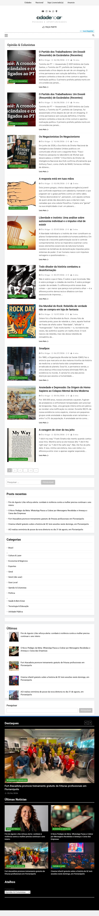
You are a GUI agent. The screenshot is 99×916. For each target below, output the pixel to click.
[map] (56, 11)
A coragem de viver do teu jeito (57, 429)
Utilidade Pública (15, 612)
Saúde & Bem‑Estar (16, 601)
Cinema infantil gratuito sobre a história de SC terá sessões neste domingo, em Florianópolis (48, 524)
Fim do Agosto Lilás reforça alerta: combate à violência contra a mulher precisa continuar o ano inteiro (25, 836)
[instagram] (46, 11)
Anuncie (71, 2)
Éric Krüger (45, 60)
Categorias (9, 889)
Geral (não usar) (15, 577)
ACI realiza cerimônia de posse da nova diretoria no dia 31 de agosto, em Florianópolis (45, 529)
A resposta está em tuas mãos (56, 178)
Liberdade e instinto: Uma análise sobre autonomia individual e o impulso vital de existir (62, 221)
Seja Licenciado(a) (55, 2)
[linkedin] (50, 11)
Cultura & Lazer (14, 555)
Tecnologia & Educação (18, 606)
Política (11, 593)
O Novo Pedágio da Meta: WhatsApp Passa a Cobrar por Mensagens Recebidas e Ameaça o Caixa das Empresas (72, 836)
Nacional (39, 2)
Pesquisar (12, 705)
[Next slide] (90, 723)
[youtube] (43, 11)
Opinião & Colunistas (18, 81)
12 (31, 470)
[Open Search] (93, 35)
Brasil (10, 548)
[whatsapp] (53, 11)
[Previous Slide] (86, 723)
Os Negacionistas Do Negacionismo (59, 136)
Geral (10, 572)
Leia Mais (43, 87)
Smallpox (44, 348)
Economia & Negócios (18, 561)
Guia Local (13, 582)
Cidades (27, 2)
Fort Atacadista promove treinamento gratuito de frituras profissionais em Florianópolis (46, 519)
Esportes (12, 566)
